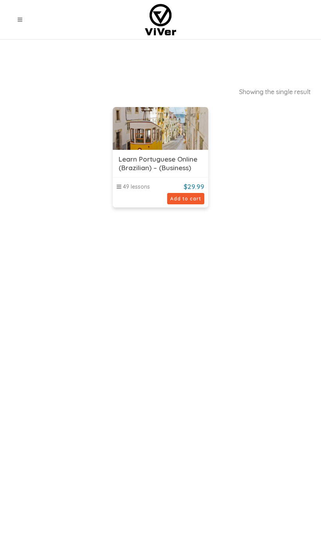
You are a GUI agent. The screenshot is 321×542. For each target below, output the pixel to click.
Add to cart (185, 199)
